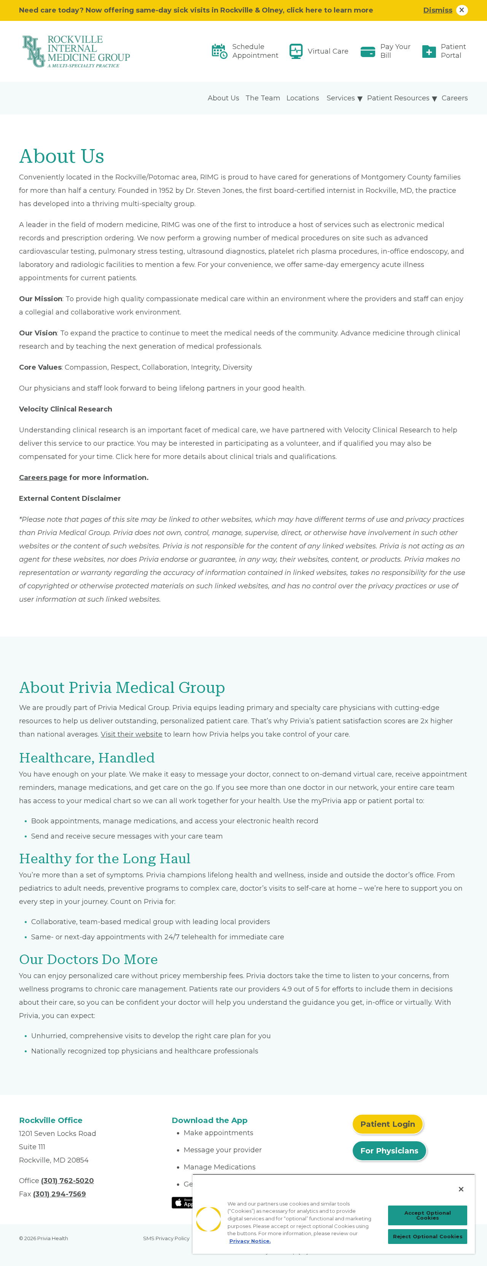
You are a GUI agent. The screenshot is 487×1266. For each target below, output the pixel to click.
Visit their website (131, 734)
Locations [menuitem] (302, 98)
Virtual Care (328, 51)
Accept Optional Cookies (427, 1215)
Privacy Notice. (250, 1241)
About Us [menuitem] (223, 98)
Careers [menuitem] (455, 98)
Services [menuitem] (341, 98)
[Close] (461, 1189)
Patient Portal (453, 51)
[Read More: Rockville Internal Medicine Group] (90, 51)
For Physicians (389, 1150)
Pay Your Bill (395, 51)
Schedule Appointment (255, 51)
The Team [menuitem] (262, 98)
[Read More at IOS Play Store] (192, 1202)
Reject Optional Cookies (428, 1236)
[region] (334, 1214)
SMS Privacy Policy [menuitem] (166, 1238)
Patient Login (387, 1124)
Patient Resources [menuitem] (398, 98)
